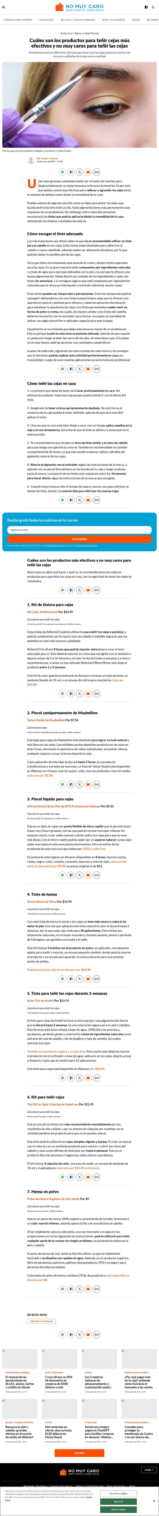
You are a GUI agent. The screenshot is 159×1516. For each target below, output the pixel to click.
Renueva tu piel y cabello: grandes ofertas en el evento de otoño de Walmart (19, 1432)
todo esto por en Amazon (78, 1168)
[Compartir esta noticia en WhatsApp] (62, 172)
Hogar (136, 20)
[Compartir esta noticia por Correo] (88, 172)
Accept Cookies (118, 1509)
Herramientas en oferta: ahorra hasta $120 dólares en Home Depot (58, 1432)
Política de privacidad (56, 545)
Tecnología (46, 20)
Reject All (118, 1501)
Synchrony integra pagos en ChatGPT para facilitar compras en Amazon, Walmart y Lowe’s (99, 1433)
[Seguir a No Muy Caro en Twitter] (153, 7)
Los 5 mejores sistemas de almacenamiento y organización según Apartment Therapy (98, 1383)
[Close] (154, 1501)
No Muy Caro (66, 33)
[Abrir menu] (3, 7)
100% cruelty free (94, 848)
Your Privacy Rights (118, 1493)
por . (97, 1069)
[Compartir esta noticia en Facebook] (71, 172)
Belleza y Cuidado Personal (78, 20)
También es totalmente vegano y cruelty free (56, 1051)
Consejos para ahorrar (17, 20)
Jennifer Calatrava (49, 158)
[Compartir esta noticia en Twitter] (79, 172)
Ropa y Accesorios (113, 20)
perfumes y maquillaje (41, 1321)
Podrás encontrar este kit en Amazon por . (59, 970)
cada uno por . (40, 775)
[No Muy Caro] (80, 7)
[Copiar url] (96, 172)
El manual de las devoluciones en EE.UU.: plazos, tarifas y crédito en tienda (19, 1382)
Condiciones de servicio (87, 545)
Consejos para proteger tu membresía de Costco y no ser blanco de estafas (139, 1433)
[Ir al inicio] (79, 1472)
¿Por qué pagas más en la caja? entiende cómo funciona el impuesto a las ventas (139, 1382)
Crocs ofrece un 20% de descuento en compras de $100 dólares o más (58, 1382)
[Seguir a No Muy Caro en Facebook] (146, 7)
